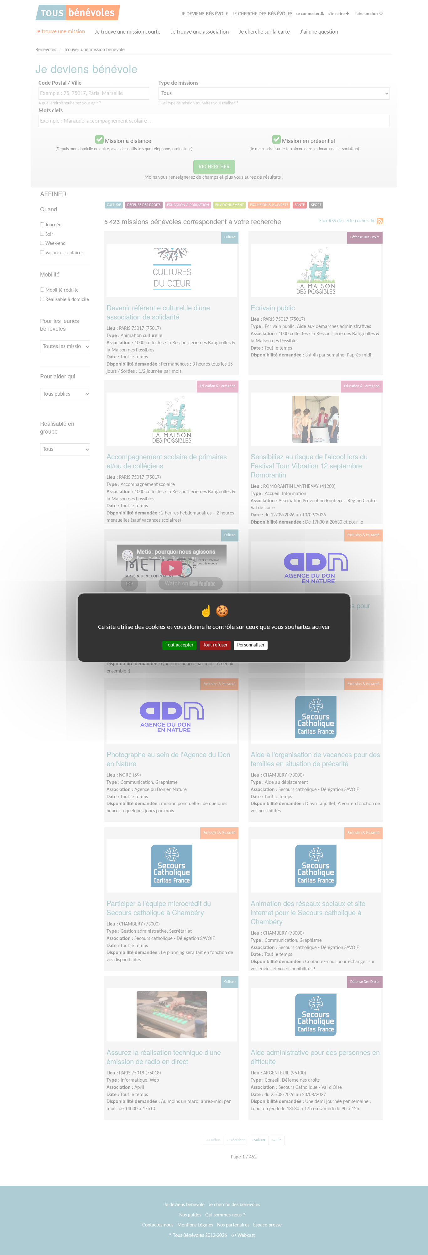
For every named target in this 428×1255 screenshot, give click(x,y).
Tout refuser (215, 644)
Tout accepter (180, 644)
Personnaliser (251, 644)
